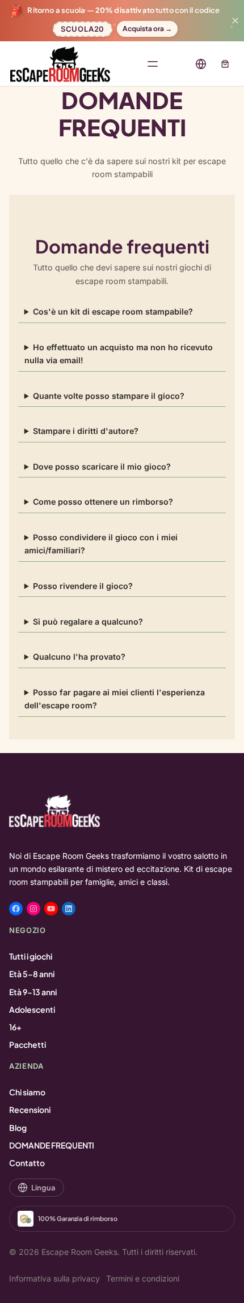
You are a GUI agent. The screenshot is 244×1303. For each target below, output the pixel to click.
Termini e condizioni (142, 1278)
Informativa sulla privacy (54, 1278)
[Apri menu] (152, 64)
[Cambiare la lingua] (201, 64)
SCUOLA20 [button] (82, 27)
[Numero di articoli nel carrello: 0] (225, 64)
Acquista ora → (147, 28)
